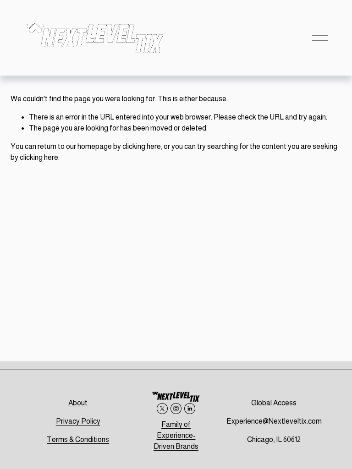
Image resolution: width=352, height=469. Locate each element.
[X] (162, 408)
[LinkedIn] (189, 408)
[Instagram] (176, 408)
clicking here (141, 146)
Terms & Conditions (78, 439)
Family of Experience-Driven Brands (176, 435)
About (78, 403)
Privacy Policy (78, 421)
